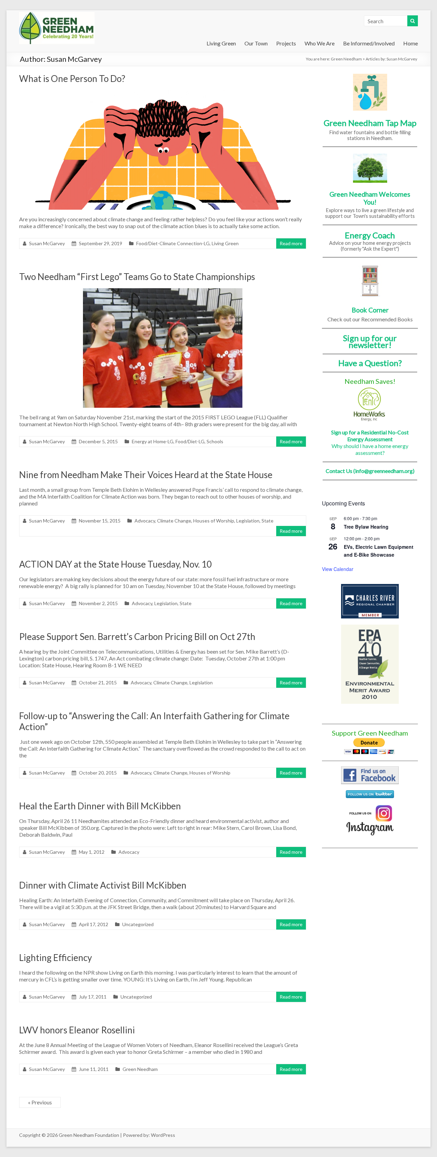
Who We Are (320, 43)
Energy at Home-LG (152, 441)
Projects (286, 43)
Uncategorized (138, 924)
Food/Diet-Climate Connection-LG (173, 243)
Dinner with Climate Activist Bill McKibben (102, 885)
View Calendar (337, 569)
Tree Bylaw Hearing (366, 526)
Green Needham (346, 58)
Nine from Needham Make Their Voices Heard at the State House (145, 474)
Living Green (221, 43)
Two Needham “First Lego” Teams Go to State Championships (137, 276)
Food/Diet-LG (190, 441)
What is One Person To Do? (72, 78)
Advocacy (145, 521)
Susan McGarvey (47, 243)
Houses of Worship (213, 521)
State (267, 521)
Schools (215, 441)
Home (410, 43)
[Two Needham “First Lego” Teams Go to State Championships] (162, 291)
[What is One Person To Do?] (163, 93)
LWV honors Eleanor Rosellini (77, 1029)
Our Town (256, 43)
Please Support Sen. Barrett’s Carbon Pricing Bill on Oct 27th (137, 636)
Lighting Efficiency (55, 957)
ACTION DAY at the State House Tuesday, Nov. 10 (115, 564)
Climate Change (174, 521)
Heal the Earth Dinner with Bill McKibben (100, 805)
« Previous (40, 1102)
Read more (291, 243)
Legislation (247, 521)
